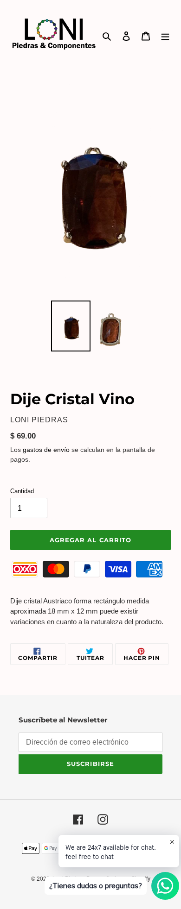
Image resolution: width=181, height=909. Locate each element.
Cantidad (22, 491)
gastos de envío (46, 449)
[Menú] (165, 36)
